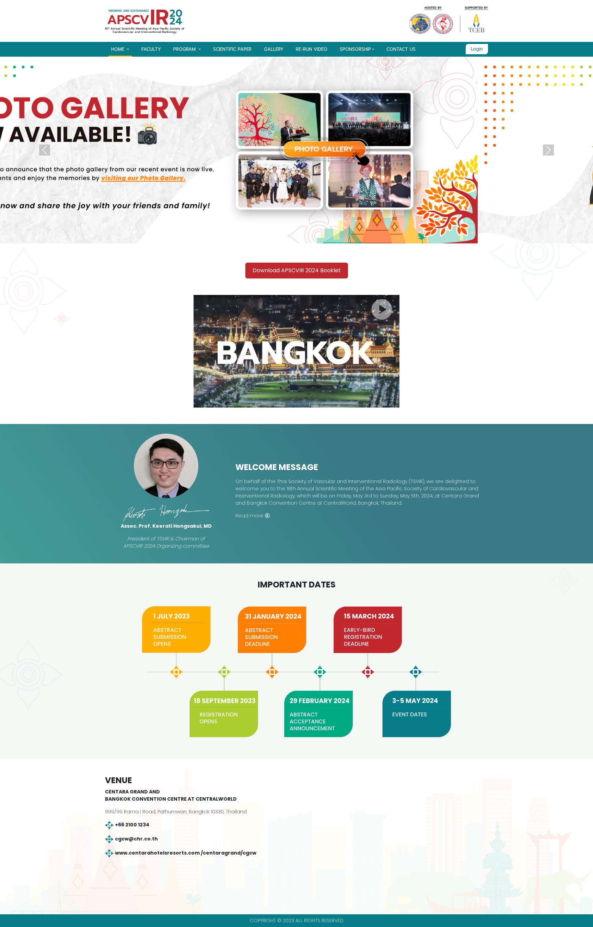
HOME (118, 49)
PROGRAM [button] (185, 49)
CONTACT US (401, 49)
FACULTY (151, 49)
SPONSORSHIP (355, 49)
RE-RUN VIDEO (311, 49)
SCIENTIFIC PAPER (232, 49)
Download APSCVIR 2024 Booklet (297, 270)
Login (477, 49)
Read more (250, 515)
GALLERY (273, 49)
